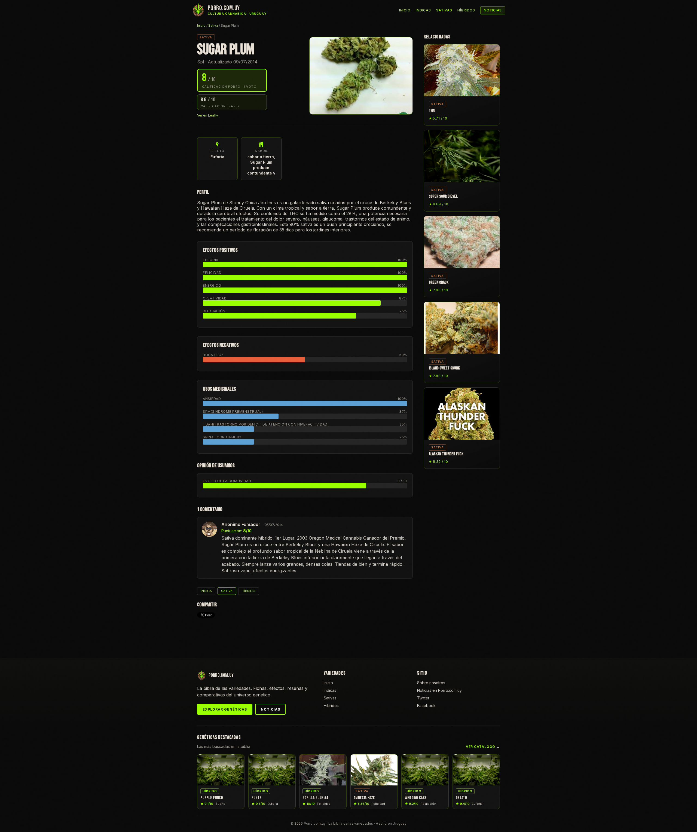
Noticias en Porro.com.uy (439, 690)
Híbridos (466, 10)
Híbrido (248, 591)
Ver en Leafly (207, 115)
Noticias (493, 10)
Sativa (213, 25)
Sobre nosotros (431, 682)
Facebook (426, 705)
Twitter (423, 698)
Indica (206, 591)
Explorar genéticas (225, 709)
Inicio (404, 10)
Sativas (444, 10)
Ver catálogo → (483, 747)
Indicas (423, 10)
